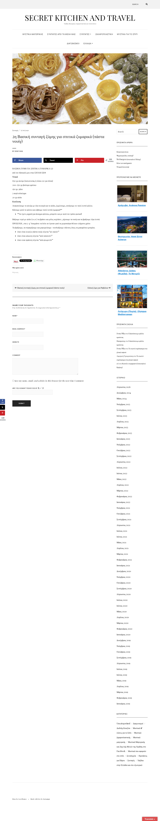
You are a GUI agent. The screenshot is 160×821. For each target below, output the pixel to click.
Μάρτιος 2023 (122, 427)
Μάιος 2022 (121, 479)
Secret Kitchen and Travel (80, 18)
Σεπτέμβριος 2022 (124, 456)
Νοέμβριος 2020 (123, 577)
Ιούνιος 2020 (122, 605)
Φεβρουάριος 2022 (124, 496)
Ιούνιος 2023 (122, 415)
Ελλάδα (88, 43)
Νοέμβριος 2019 (123, 646)
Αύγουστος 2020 (124, 594)
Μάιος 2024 (121, 398)
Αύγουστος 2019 (123, 663)
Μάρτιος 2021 (122, 554)
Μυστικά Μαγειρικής (32, 34)
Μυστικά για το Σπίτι (127, 34)
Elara (14, 799)
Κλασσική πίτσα (122, 152)
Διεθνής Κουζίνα (123, 728)
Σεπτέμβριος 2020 (124, 588)
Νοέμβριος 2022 (123, 444)
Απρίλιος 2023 (122, 421)
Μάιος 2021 (121, 542)
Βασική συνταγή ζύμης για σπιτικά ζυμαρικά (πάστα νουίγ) (40, 287)
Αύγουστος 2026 (123, 387)
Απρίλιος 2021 (122, 548)
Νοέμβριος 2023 (123, 404)
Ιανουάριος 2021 (123, 565)
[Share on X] (2, 407)
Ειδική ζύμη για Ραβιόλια (98, 287)
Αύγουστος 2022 (123, 461)
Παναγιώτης (121, 341)
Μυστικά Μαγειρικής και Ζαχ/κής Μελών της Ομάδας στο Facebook (131, 746)
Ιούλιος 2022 (122, 467)
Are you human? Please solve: (25, 388)
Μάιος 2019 (121, 680)
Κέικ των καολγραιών (124, 163)
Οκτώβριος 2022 (123, 450)
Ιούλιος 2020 (122, 600)
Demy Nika (19, 151)
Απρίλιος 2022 (123, 485)
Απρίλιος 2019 (122, 686)
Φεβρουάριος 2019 (124, 697)
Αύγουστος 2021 (123, 525)
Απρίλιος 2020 (123, 617)
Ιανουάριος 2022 (123, 502)
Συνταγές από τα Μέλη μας (61, 34)
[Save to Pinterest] (2, 412)
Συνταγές (85, 34)
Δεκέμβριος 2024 (124, 392)
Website (15, 342)
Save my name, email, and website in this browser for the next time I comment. (49, 381)
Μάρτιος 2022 (122, 490)
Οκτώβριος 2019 (123, 651)
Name (15, 316)
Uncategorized (123, 723)
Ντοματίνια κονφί (123, 167)
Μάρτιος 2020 (122, 623)
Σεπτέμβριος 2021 (124, 519)
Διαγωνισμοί (73, 43)
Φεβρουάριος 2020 (124, 628)
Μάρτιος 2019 (122, 692)
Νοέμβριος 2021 (123, 508)
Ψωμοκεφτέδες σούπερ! (125, 155)
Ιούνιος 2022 (122, 473)
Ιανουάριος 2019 (123, 703)
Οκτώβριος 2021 (123, 513)
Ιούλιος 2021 (122, 531)
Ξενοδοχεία (131, 755)
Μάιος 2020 (122, 611)
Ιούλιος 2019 (122, 669)
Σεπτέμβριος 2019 (124, 657)
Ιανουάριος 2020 (123, 634)
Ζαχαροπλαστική (104, 34)
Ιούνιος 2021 (122, 536)
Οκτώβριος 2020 (123, 582)
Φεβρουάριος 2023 (124, 433)
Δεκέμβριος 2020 (124, 571)
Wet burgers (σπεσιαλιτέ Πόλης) (129, 159)
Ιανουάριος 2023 (123, 438)
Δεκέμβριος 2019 (124, 640)
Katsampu (46, 799)
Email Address (18, 329)
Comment (16, 355)
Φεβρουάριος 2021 (124, 559)
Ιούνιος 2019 (122, 674)
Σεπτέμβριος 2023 (124, 410)
